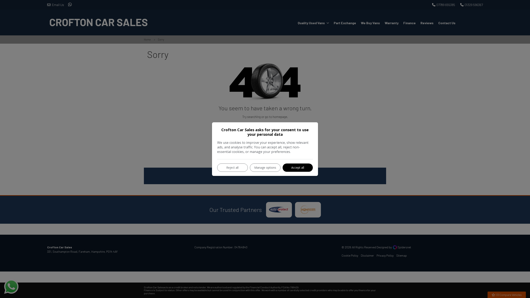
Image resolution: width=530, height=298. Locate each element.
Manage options (265, 167)
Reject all (232, 167)
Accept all (297, 167)
